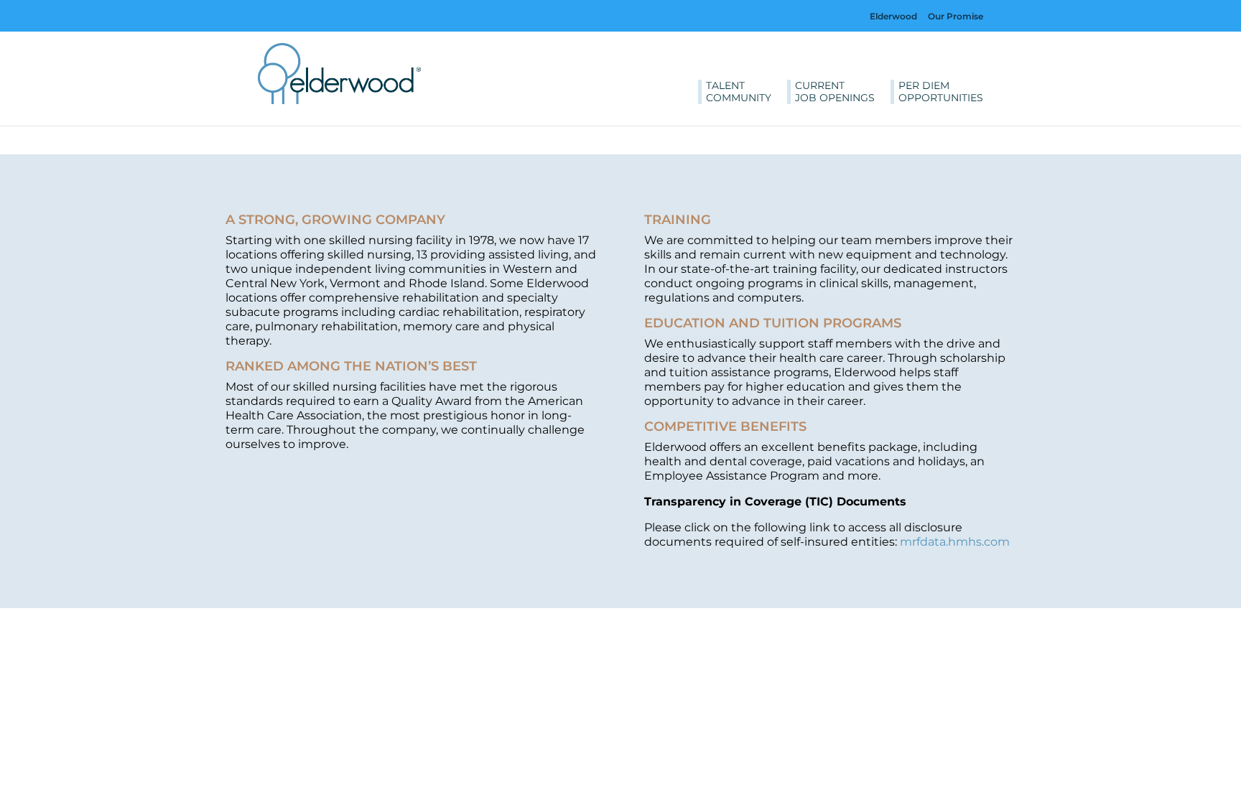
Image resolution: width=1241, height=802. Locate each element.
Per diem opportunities (940, 92)
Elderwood (893, 16)
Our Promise (955, 16)
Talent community (738, 92)
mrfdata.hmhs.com (955, 542)
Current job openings (835, 92)
